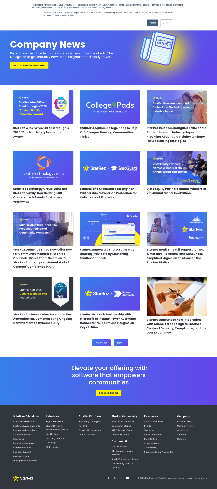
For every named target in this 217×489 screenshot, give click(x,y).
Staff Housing (52, 447)
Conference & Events (24, 421)
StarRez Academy (153, 421)
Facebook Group (120, 434)
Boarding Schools (55, 438)
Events (147, 425)
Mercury (116, 467)
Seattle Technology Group (125, 459)
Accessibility (150, 447)
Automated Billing (22, 434)
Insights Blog (150, 438)
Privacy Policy (185, 477)
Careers (181, 438)
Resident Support (22, 451)
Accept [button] (153, 22)
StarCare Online (120, 446)
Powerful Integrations (90, 430)
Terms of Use (200, 477)
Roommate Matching (24, 443)
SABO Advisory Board (122, 430)
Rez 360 (83, 425)
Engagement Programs (25, 460)
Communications (22, 447)
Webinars (149, 430)
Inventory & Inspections (25, 430)
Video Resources (153, 434)
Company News (185, 425)
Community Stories (121, 425)
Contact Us (182, 430)
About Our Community (123, 421)
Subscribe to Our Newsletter (158, 451)
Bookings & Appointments (26, 425)
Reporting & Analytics (90, 421)
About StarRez (184, 421)
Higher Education (55, 421)
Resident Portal (21, 456)
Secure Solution (87, 434)
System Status (151, 443)
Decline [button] (166, 22)
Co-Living (51, 442)
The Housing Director (122, 463)
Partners (181, 434)
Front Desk (18, 438)
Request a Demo (108, 392)
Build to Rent (52, 434)
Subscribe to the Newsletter (29, 65)
